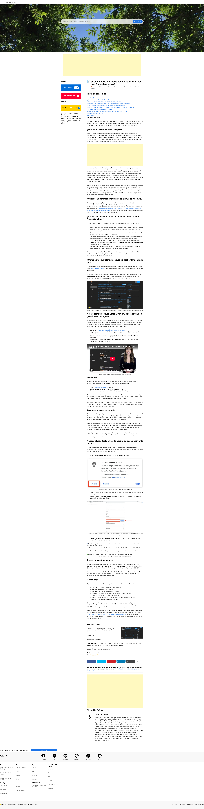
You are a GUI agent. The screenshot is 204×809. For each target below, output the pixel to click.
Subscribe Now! (44, 750)
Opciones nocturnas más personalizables (99, 109)
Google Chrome (21, 767)
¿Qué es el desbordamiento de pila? (98, 100)
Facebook (43, 759)
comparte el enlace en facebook (97, 614)
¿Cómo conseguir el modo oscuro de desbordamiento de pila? (106, 105)
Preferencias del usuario (98, 268)
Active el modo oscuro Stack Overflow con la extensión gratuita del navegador (111, 107)
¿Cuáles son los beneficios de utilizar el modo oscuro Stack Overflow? (108, 103)
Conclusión (90, 115)
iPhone (34, 767)
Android (34, 775)
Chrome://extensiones (101, 387)
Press (49, 773)
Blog (49, 776)
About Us (50, 769)
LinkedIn (100, 759)
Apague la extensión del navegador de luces (111, 330)
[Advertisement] (102, 65)
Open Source (4, 785)
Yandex (18, 786)
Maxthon (18, 783)
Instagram (88, 759)
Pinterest (76, 759)
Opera (18, 775)
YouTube (65, 759)
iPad (33, 771)
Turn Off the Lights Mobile (5, 778)
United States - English (195, 804)
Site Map (175, 804)
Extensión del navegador (100, 86)
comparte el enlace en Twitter (117, 614)
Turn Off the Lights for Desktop (6, 768)
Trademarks (51, 784)
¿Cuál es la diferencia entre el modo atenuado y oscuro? (104, 102)
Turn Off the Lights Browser (5, 773)
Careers (50, 780)
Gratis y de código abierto (95, 113)
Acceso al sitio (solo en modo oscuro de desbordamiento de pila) (107, 111)
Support (50, 788)
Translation (3, 793)
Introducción (91, 98)
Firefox (18, 771)
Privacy (182, 804)
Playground (3, 789)
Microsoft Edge (20, 790)
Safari (17, 779)
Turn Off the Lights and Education (39, 785)
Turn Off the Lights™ (12, 2)
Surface (34, 779)
